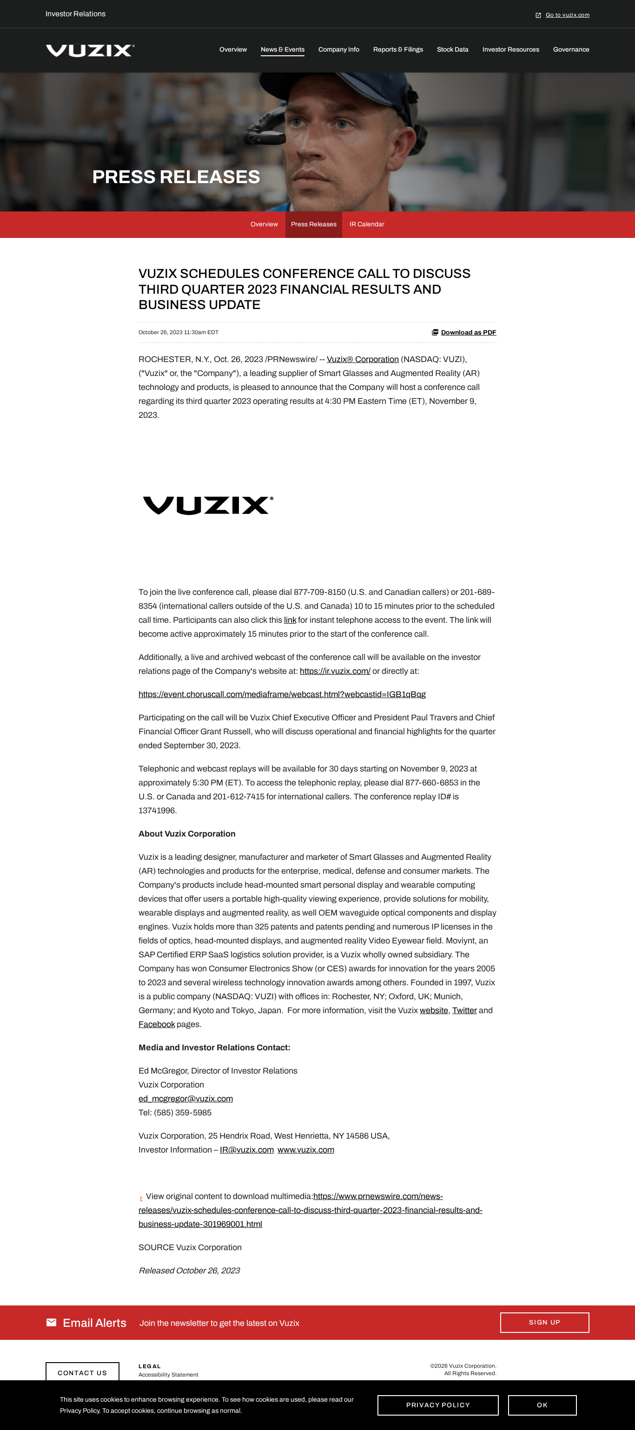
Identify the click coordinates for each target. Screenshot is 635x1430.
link (290, 620)
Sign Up (545, 1322)
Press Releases (314, 224)
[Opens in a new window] (208, 502)
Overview (233, 49)
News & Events (282, 49)
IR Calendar (367, 224)
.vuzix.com (314, 1149)
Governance (571, 49)
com (225, 1098)
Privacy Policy (438, 1405)
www (286, 1149)
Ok (542, 1405)
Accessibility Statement (168, 1374)
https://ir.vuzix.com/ (335, 671)
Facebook (157, 1024)
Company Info (338, 49)
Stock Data (453, 49)
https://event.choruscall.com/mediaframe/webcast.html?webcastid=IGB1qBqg (282, 694)
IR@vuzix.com (247, 1149)
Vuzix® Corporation (363, 359)
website (434, 1010)
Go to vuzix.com (567, 15)
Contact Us (82, 1373)
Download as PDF (468, 332)
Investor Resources (511, 49)
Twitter (464, 1010)
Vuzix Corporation (472, 1366)
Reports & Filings (398, 49)
